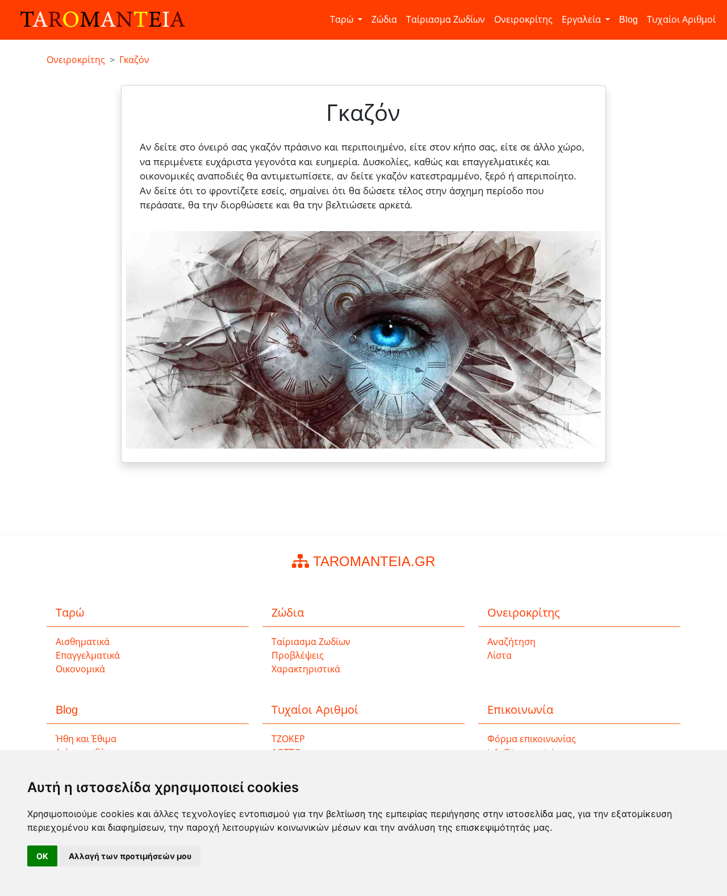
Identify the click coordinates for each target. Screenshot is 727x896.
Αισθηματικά (83, 642)
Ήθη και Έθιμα (86, 739)
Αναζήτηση (511, 642)
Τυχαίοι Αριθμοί (681, 19)
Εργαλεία (582, 19)
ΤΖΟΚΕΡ (288, 739)
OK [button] (42, 856)
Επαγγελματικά (88, 655)
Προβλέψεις (297, 655)
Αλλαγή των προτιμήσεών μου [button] (130, 856)
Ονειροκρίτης (523, 19)
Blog (628, 19)
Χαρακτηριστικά (305, 669)
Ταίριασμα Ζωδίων (445, 19)
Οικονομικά (80, 669)
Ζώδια (384, 19)
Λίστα (499, 655)
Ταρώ (343, 19)
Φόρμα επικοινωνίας (531, 739)
